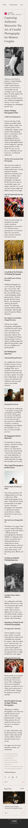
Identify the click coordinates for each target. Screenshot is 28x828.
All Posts (4, 4)
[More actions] (23, 14)
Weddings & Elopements (9, 772)
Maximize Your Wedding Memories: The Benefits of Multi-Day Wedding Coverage (14, 807)
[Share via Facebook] (5, 777)
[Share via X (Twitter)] (9, 777)
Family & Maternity (13, 4)
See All (22, 788)
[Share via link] (16, 777)
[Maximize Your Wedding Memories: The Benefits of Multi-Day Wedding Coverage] (14, 797)
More (21, 4)
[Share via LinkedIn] (13, 777)
